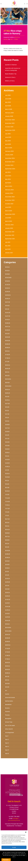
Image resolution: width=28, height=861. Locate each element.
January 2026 (9, 116)
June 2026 (8, 99)
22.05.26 (7, 582)
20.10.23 (7, 561)
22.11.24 (7, 585)
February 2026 (9, 113)
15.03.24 (7, 473)
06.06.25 (7, 344)
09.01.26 (7, 382)
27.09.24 (7, 659)
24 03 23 (7, 599)
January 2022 (9, 228)
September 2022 (10, 214)
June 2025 (8, 137)
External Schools (10, 697)
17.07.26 (7, 508)
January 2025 (9, 155)
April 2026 (8, 106)
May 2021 (7, 246)
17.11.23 (7, 515)
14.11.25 (7, 470)
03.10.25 (7, 305)
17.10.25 (7, 512)
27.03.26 (7, 652)
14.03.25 (7, 463)
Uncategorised (9, 732)
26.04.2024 (8, 631)
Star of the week (10, 725)
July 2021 (7, 242)
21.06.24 (7, 568)
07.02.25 (7, 354)
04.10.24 (7, 319)
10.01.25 (7, 396)
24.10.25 (7, 613)
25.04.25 (7, 620)
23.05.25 (7, 596)
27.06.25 (7, 655)
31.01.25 (7, 687)
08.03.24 (7, 365)
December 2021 (9, 232)
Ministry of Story (10, 81)
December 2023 (10, 197)
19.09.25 (7, 540)
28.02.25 (7, 662)
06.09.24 (7, 347)
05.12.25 (7, 333)
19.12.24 (7, 543)
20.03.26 (7, 550)
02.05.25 (7, 291)
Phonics (7, 715)
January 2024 (9, 193)
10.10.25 (7, 407)
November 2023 (9, 200)
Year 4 (7, 746)
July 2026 (8, 95)
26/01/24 (7, 645)
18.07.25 (7, 519)
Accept (14, 847)
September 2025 (10, 130)
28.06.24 (7, 673)
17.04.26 (7, 498)
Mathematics (9, 701)
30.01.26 (7, 683)
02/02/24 (8, 295)
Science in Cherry (10, 77)
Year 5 (7, 750)
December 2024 (10, 158)
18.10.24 (7, 522)
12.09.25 (7, 431)
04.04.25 (7, 312)
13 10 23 (7, 438)
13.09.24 (7, 452)
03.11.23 (7, 309)
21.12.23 (7, 575)
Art (6, 690)
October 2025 (9, 127)
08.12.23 (7, 375)
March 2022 (8, 221)
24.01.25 (7, 603)
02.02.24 (7, 288)
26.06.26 (7, 638)
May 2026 (8, 102)
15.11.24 (7, 480)
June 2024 (8, 176)
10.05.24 (7, 400)
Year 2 (7, 739)
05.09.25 (7, 330)
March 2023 (8, 211)
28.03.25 (7, 669)
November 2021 (9, 235)
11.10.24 (7, 417)
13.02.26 (7, 442)
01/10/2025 (8, 277)
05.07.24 (7, 326)
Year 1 (6, 736)
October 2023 (9, 204)
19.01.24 (7, 526)
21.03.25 (7, 564)
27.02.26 (7, 648)
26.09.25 (7, 641)
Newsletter (8, 704)
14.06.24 (7, 466)
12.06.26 (7, 424)
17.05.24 (7, 505)
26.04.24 (7, 634)
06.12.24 (7, 351)
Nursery (6, 39)
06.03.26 (7, 340)
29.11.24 (7, 680)
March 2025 (8, 148)
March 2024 (8, 186)
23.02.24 (7, 592)
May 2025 (8, 141)
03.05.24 (7, 298)
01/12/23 (7, 281)
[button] (26, 832)
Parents (7, 711)
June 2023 (8, 207)
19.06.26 (7, 533)
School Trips (8, 722)
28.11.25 (7, 676)
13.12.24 (7, 456)
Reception (8, 718)
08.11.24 (7, 372)
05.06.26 (7, 323)
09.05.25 (7, 393)
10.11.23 (7, 410)
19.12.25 (7, 547)
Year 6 (7, 753)
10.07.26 (7, 403)
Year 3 (7, 743)
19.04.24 (7, 529)
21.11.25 (7, 571)
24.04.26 (7, 606)
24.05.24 (7, 610)
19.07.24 (7, 536)
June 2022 (8, 218)
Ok (14, 858)
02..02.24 (7, 284)
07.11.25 (7, 361)
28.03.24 (17, 37)
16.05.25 (7, 491)
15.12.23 (7, 484)
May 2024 (8, 179)
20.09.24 (7, 557)
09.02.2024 (8, 386)
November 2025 (9, 123)
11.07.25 (7, 414)
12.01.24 (7, 421)
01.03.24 (7, 267)
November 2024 (10, 162)
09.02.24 (7, 389)
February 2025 (9, 151)
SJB (11, 39)
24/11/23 (7, 617)
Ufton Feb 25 (9, 729)
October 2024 (9, 165)
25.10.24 (7, 624)
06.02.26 (7, 337)
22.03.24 (7, 578)
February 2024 (9, 190)
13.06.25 (7, 449)
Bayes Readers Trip (10, 74)
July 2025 (8, 134)
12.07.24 (7, 428)
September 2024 (10, 169)
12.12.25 (7, 435)
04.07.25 (7, 316)
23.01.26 (7, 589)
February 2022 (9, 225)
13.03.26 (7, 445)
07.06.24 (7, 358)
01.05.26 (7, 274)
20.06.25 (7, 554)
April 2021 (8, 249)
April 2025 (8, 144)
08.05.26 (7, 368)
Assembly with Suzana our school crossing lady (12, 69)
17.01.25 (7, 494)
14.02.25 (7, 459)
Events (7, 694)
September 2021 (10, 239)
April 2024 (8, 183)
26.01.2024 (8, 627)
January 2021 (9, 253)
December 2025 (10, 120)
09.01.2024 (8, 379)
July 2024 (8, 172)
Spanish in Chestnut (11, 65)
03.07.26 (7, 302)
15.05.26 (7, 477)
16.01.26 (7, 487)
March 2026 (8, 109)
